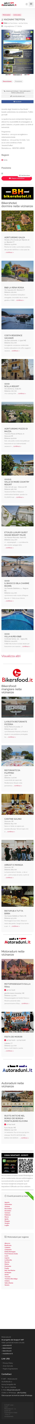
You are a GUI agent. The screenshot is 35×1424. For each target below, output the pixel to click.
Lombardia (8, 1260)
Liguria (7, 1258)
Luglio (7, 1225)
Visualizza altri (11, 656)
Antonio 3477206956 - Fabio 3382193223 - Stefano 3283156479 (18, 91)
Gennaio (7, 1213)
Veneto (7, 1285)
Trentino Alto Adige (11, 1279)
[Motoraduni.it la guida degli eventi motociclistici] (9, 4)
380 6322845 (21, 1393)
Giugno (7, 1223)
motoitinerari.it (7, 1354)
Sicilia (5, 160)
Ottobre (7, 1206)
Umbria (7, 1281)
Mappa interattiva (17, 178)
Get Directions (25, 175)
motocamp (17, 15)
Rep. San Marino (10, 1270)
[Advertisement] (17, 1310)
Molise (7, 1264)
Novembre (8, 1208)
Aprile (6, 1219)
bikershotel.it (7, 1348)
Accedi (26, 4)
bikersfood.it (7, 1351)
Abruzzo (7, 1243)
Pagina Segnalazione (10, 1369)
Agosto (7, 1202)
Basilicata (8, 1245)
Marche (7, 1262)
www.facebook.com (18, 96)
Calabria (7, 1247)
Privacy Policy (8, 1363)
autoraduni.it (7, 1345)
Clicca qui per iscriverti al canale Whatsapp (16, 1395)
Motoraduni (6, 15)
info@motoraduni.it (13, 1390)
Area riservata (8, 1366)
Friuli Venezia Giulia (11, 1254)
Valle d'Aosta (9, 1283)
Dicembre (8, 1210)
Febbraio (8, 1215)
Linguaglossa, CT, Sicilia (12, 26)
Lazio (6, 1256)
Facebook (18, 101)
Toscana (7, 1276)
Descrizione (7, 81)
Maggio (7, 1221)
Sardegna (8, 1272)
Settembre (8, 1204)
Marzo (7, 1217)
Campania (8, 1249)
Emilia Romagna (10, 1251)
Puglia (7, 1268)
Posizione (18, 81)
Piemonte (8, 1266)
